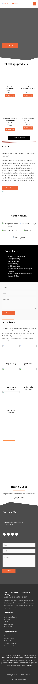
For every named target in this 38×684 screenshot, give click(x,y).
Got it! (30, 4)
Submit (8, 313)
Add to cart (10, 96)
